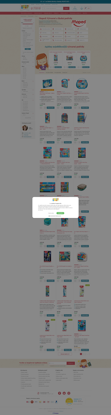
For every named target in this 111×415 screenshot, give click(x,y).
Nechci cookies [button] (51, 213)
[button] (55, 216)
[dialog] (55, 207)
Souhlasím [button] (60, 213)
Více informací (40, 210)
